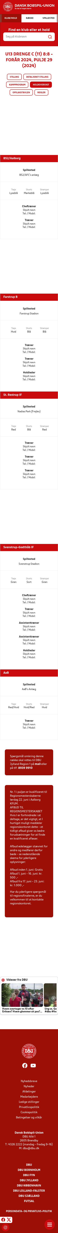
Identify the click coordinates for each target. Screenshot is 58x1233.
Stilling (14, 77)
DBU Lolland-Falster (29, 1191)
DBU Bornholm (29, 1170)
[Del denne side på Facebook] (3, 1220)
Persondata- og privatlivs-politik (29, 1211)
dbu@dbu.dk (31, 1148)
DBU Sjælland (29, 1196)
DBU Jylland (29, 1180)
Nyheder (29, 1086)
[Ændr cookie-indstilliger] (5, 1227)
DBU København (29, 1185)
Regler (41, 93)
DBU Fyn (29, 1175)
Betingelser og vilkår (29, 1117)
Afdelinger (29, 1091)
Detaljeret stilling (37, 77)
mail (38, 764)
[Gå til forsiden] (27, 6)
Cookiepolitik (29, 1112)
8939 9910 (25, 768)
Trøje (13, 190)
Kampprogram (17, 85)
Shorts (29, 190)
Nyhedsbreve (29, 1081)
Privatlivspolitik (29, 1107)
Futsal (29, 1201)
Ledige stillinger (29, 1102)
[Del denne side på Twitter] (9, 1220)
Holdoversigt (41, 85)
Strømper (44, 190)
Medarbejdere (29, 1097)
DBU (29, 1165)
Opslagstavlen (21, 93)
